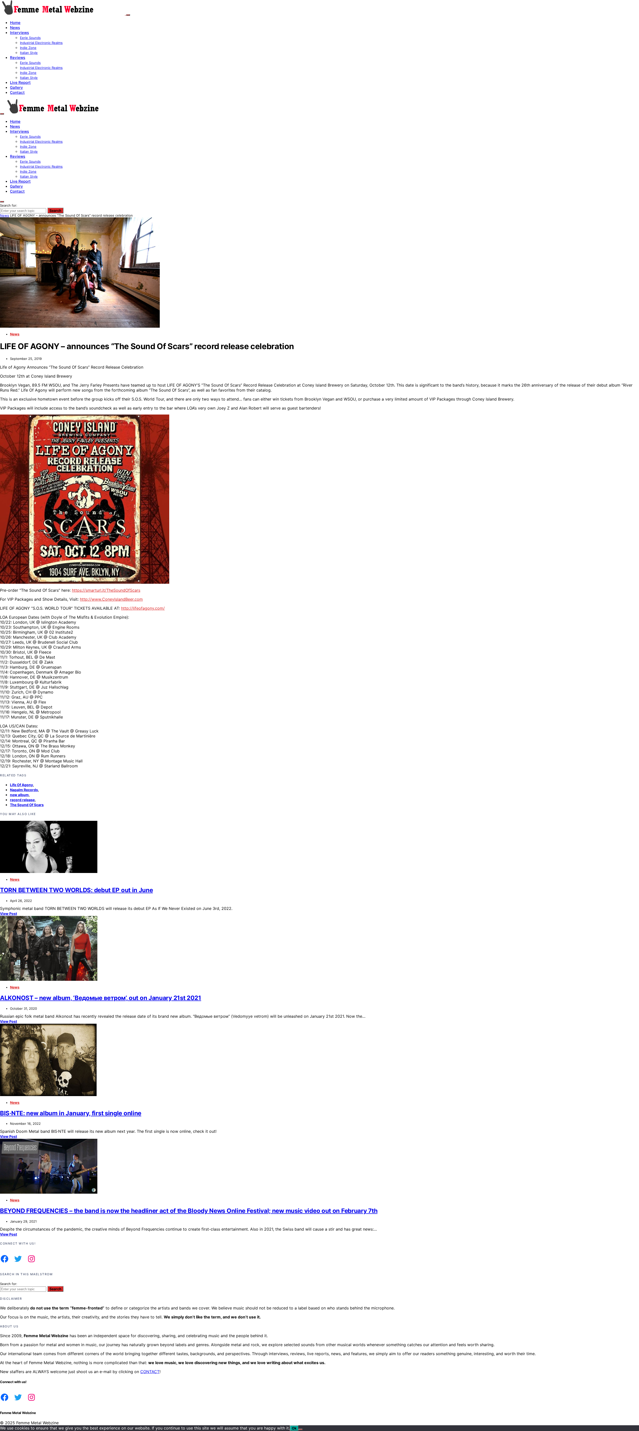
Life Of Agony (21, 785)
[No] (301, 1429)
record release (22, 800)
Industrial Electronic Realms (41, 43)
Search (55, 210)
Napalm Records (24, 790)
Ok (294, 1428)
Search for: (8, 205)
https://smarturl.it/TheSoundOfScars (106, 590)
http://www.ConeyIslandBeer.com (111, 599)
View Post (8, 913)
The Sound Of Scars (27, 805)
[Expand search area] (2, 114)
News (15, 27)
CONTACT (150, 1371)
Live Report (20, 82)
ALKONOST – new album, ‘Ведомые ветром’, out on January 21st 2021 (100, 998)
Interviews (19, 32)
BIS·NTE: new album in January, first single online (70, 1113)
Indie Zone (28, 48)
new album (19, 795)
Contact (17, 92)
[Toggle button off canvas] (128, 15)
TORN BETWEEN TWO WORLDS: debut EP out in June (76, 890)
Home (15, 22)
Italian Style (29, 53)
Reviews (17, 57)
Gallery (16, 87)
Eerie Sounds (30, 38)
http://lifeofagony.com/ (143, 608)
